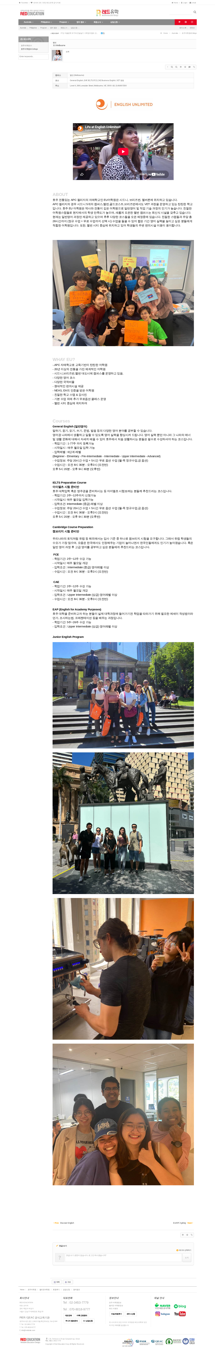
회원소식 (64, 28)
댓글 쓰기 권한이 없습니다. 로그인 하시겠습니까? (86, 1255)
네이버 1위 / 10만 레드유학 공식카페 (46, 3)
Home (176, 3)
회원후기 (56, 1290)
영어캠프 (76, 1290)
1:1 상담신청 (88, 1321)
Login (184, 3)
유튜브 (192, 28)
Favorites (24, 3)
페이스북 (182, 28)
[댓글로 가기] (189, 67)
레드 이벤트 (113, 1308)
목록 (57, 1282)
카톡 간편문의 (82, 1315)
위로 (69, 1282)
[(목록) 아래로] (185, 67)
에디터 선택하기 (185, 1250)
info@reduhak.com (28, 1330)
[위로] (180, 67)
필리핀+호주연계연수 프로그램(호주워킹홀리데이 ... (80, 33)
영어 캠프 (53, 28)
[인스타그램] (191, 22)
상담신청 (74, 28)
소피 (67, 51)
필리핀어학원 (45, 1290)
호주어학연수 (26, 45)
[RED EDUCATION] (107, 12)
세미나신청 (131, 1314)
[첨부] (194, 67)
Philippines (33, 28)
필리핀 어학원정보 (116, 1305)
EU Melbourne (59, 45)
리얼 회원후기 (116, 1314)
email (194, 3)
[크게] (172, 67)
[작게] (176, 67)
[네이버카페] (185, 22)
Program (43, 28)
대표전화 (68, 1315)
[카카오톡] (179, 22)
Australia (23, 28)
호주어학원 (32, 1290)
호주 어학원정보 (115, 1302)
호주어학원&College (29, 49)
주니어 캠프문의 (71, 1321)
